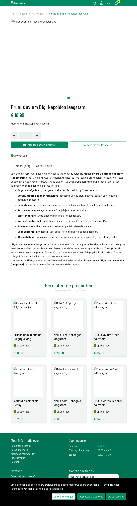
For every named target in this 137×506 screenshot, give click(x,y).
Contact (15, 461)
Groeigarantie (18, 457)
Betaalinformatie (19, 449)
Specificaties (44, 166)
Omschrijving (22, 166)
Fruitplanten (38, 13)
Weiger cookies (116, 496)
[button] (68, 98)
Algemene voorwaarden (23, 453)
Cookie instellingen (63, 496)
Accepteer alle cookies (91, 496)
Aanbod (23, 13)
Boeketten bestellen (21, 445)
